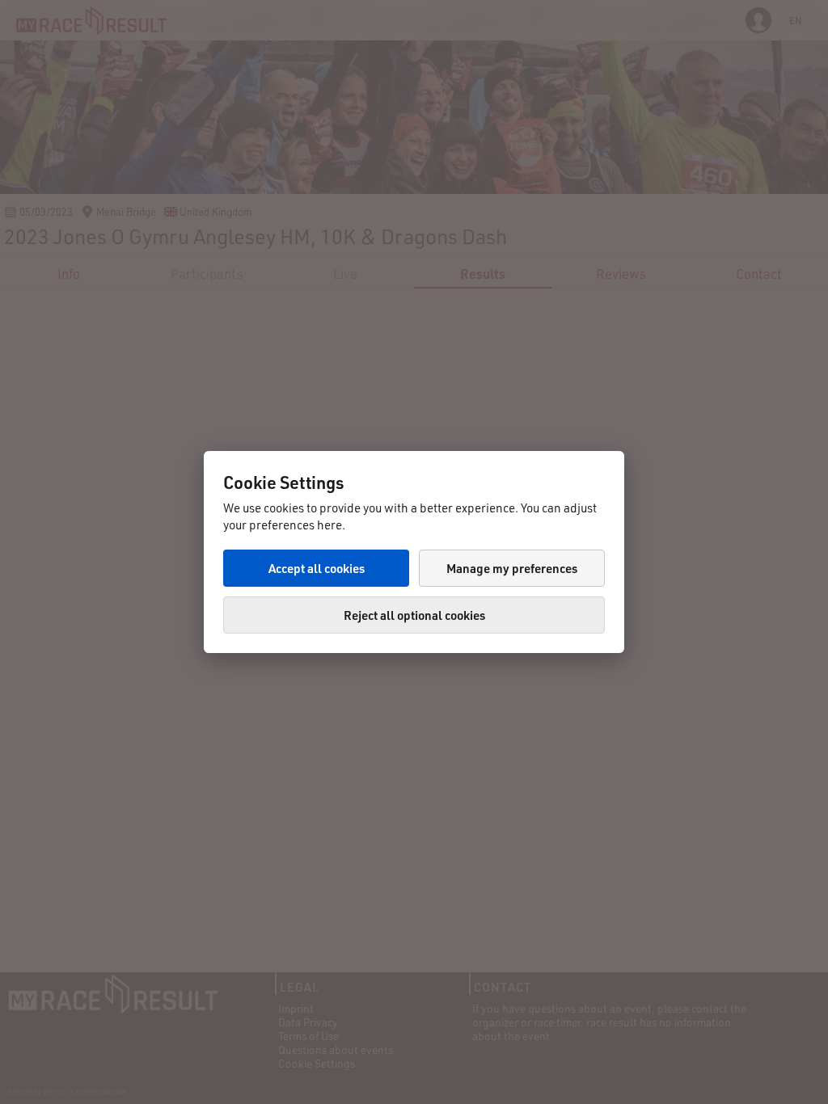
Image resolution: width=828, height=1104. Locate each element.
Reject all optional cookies (414, 615)
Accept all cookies (316, 568)
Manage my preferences (511, 568)
